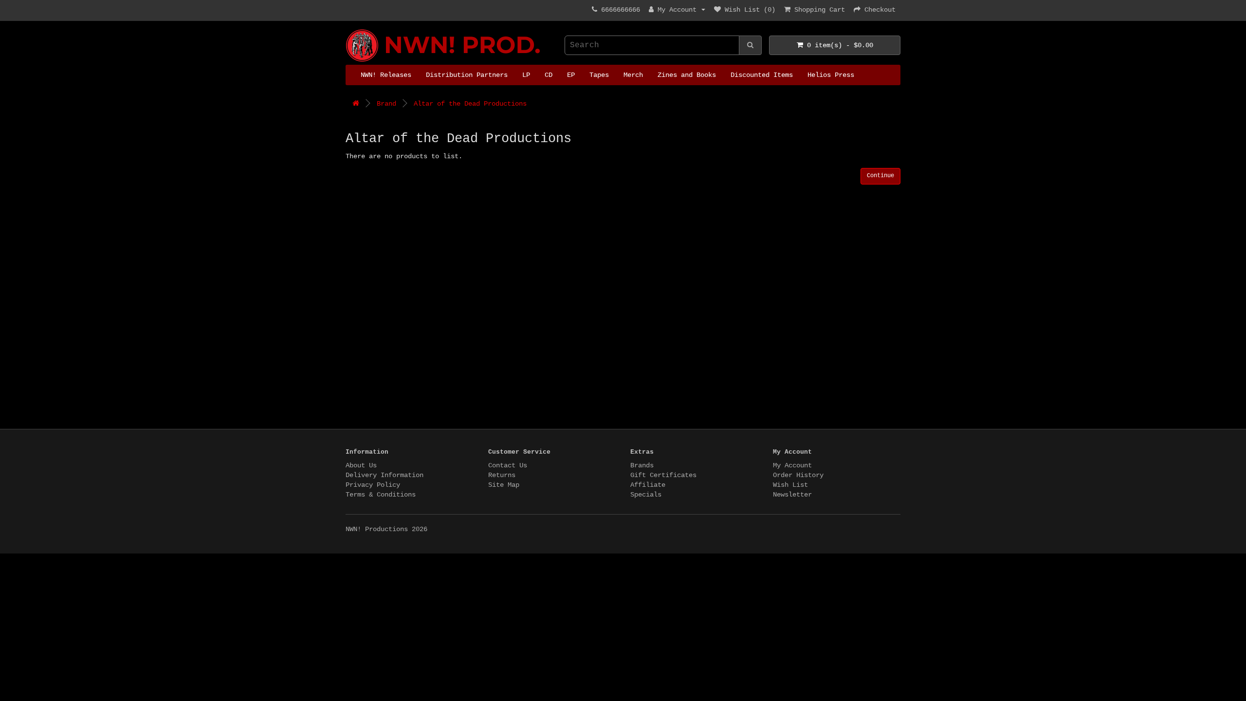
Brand (386, 104)
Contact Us (507, 465)
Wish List (790, 485)
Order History (798, 475)
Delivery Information (384, 475)
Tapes (599, 75)
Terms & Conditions (381, 494)
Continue (880, 175)
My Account (792, 465)
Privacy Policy (373, 485)
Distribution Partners (467, 75)
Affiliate (647, 485)
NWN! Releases (386, 75)
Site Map (503, 485)
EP (571, 75)
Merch (633, 75)
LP (526, 75)
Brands (642, 465)
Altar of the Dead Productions (470, 104)
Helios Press (830, 75)
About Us (361, 465)
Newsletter (792, 494)
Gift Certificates (663, 475)
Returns (501, 475)
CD (548, 75)
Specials (645, 494)
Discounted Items (762, 75)
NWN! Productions (349, 29)
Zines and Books (687, 75)
